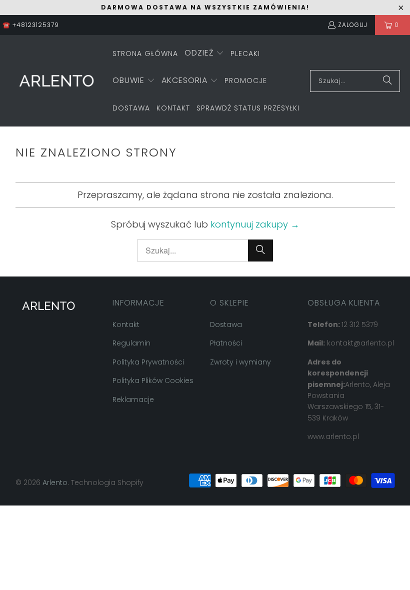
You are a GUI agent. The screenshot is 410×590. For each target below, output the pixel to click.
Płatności (226, 343)
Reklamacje (133, 399)
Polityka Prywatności (148, 362)
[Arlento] (56, 80)
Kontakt (126, 325)
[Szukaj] (387, 81)
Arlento (55, 483)
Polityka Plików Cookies (153, 381)
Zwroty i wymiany (240, 362)
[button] (204, 54)
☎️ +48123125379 (30, 24)
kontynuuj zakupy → (255, 224)
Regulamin (131, 343)
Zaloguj (353, 24)
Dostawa (226, 325)
